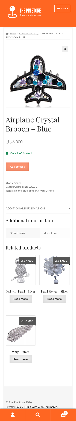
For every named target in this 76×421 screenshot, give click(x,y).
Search (38, 415)
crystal (42, 190)
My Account (12, 415)
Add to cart (17, 166)
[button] (65, 49)
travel (50, 190)
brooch (33, 190)
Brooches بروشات (29, 33)
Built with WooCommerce (41, 406)
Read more (20, 298)
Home (13, 33)
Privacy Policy (14, 406)
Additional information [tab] (25, 208)
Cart (58, 411)
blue (25, 190)
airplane (17, 190)
